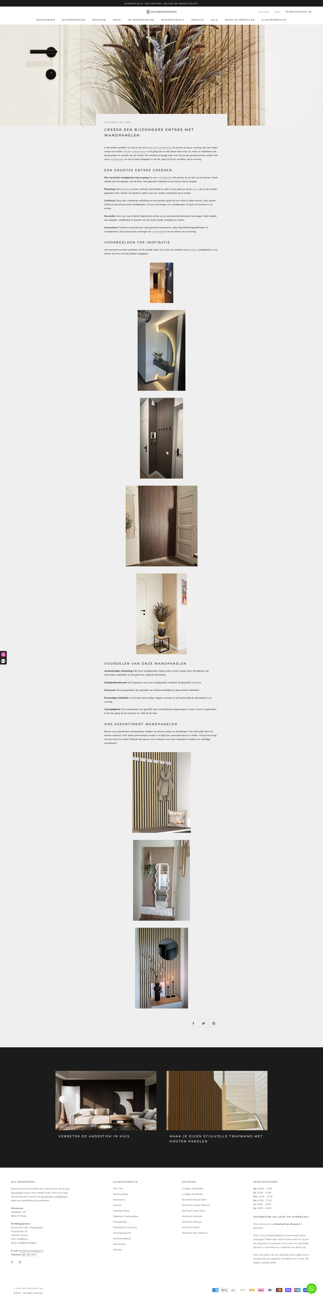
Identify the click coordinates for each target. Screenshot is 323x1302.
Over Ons (118, 1188)
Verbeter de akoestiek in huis (94, 1136)
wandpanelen (165, 147)
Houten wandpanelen (134, 151)
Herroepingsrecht (122, 1233)
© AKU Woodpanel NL (28, 1288)
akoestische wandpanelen (54, 1196)
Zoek (277, 12)
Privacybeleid (120, 1221)
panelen (126, 189)
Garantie (117, 1249)
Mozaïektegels (172, 20)
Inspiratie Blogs (121, 1210)
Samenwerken (120, 1194)
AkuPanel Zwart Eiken (193, 1210)
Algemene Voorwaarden (125, 1216)
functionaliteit (158, 231)
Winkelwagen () (299, 12)
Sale (214, 20)
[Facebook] (12, 1262)
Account (263, 12)
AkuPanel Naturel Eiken (194, 1199)
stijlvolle (152, 147)
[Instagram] (20, 1262)
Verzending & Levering (125, 1227)
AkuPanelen (45, 20)
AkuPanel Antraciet (192, 1216)
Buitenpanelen (73, 20)
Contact (117, 1205)
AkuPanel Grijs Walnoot (194, 1233)
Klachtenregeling (122, 1238)
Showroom (119, 1199)
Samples (197, 20)
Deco (117, 20)
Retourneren (119, 1244)
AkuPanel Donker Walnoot (196, 1205)
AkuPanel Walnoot (192, 1221)
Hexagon (99, 20)
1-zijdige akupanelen (192, 1194)
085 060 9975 (29, 1254)
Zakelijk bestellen (240, 20)
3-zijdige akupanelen (192, 1188)
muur (195, 189)
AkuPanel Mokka (191, 1227)
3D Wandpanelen (141, 20)
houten (193, 249)
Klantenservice (274, 20)
